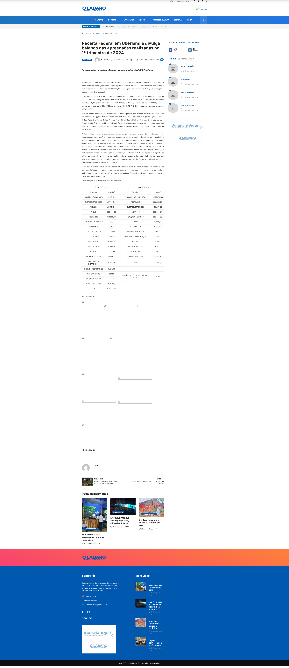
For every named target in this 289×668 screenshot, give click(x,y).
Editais (190, 20)
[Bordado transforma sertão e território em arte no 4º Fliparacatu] (140, 622)
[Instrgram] (202, 1)
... (181, 68)
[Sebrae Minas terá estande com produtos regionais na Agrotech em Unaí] (140, 586)
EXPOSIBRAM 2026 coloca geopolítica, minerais (155, 605)
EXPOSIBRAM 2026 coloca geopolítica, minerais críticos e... (120, 521)
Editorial (178, 20)
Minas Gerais (118, 512)
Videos (142, 20)
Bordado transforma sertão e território (154, 624)
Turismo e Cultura (161, 20)
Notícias (112, 20)
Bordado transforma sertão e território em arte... (149, 523)
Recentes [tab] (175, 59)
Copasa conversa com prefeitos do (155, 642)
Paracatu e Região (91, 529)
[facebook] (194, 1)
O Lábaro (99, 20)
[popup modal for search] (203, 20)
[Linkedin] (206, 1)
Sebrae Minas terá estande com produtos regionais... (93, 537)
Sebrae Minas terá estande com (155, 587)
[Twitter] (198, 1)
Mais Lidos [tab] (188, 59)
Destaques (97, 33)
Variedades (129, 20)
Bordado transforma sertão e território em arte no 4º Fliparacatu (154, 27)
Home (87, 33)
